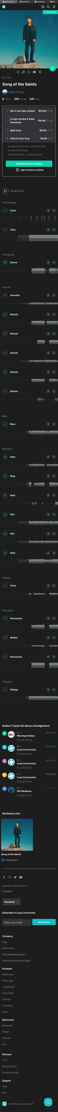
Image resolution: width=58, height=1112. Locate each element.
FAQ (4, 1092)
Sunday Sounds (10, 1072)
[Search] (48, 6)
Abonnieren (44, 922)
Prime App (7, 980)
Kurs (4, 1044)
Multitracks (8, 974)
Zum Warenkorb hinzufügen (29, 163)
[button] (23, 72)
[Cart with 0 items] (42, 6)
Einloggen (7, 891)
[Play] (53, 68)
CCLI (4, 1060)
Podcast (6, 1038)
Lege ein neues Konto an (14, 885)
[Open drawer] (54, 6)
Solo (48, 210)
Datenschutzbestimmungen (16, 960)
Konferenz (7, 1025)
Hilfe (4, 1086)
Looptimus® (8, 986)
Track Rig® (7, 993)
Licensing (7, 1005)
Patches (6, 999)
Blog (4, 942)
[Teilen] (17, 72)
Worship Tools (9, 1066)
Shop (4, 1011)
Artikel (5, 1031)
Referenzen (8, 948)
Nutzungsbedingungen (13, 954)
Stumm (54, 210)
